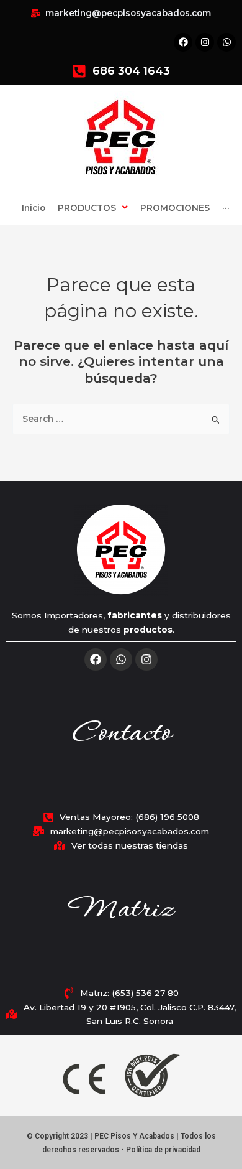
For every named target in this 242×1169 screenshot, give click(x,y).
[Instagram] (146, 659)
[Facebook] (95, 659)
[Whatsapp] (121, 659)
